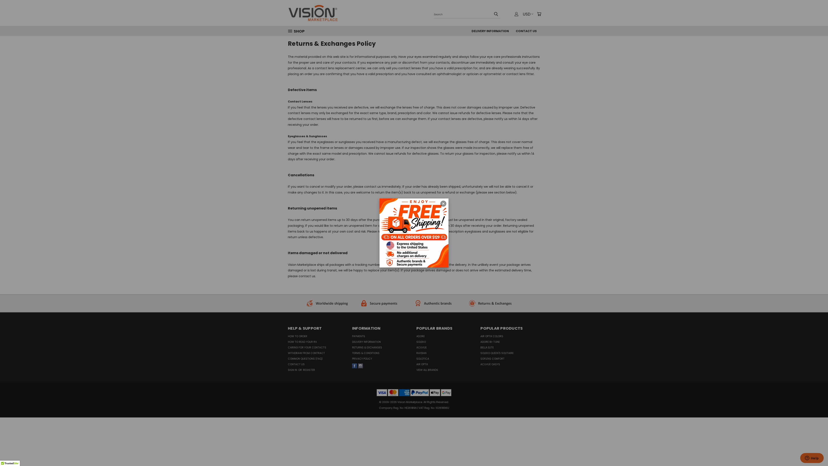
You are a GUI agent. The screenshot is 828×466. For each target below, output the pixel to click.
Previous (816, 444)
